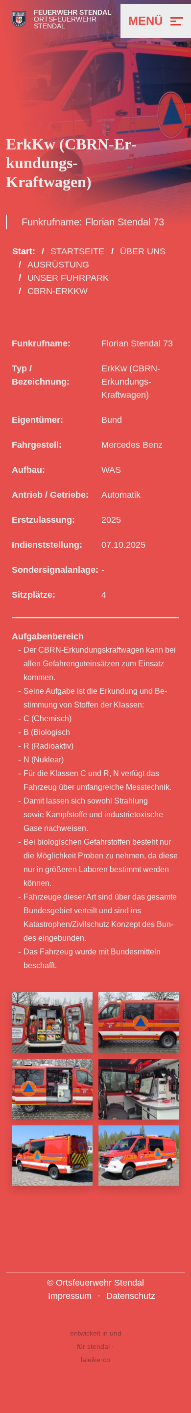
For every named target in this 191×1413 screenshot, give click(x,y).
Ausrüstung (58, 264)
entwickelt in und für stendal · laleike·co (95, 1346)
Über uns (143, 251)
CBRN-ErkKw (57, 291)
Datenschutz (130, 1296)
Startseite (77, 251)
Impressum (70, 1296)
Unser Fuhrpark (68, 278)
